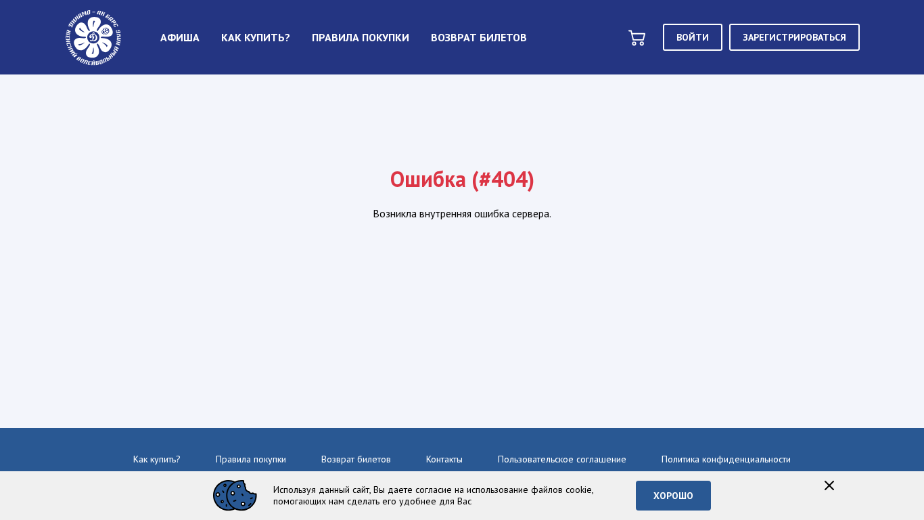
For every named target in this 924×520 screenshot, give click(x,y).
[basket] (636, 37)
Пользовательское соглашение (562, 459)
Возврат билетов (356, 459)
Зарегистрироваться (794, 37)
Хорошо (673, 496)
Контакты (444, 459)
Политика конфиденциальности (726, 459)
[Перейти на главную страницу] (93, 37)
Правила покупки (251, 459)
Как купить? (157, 459)
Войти (692, 37)
